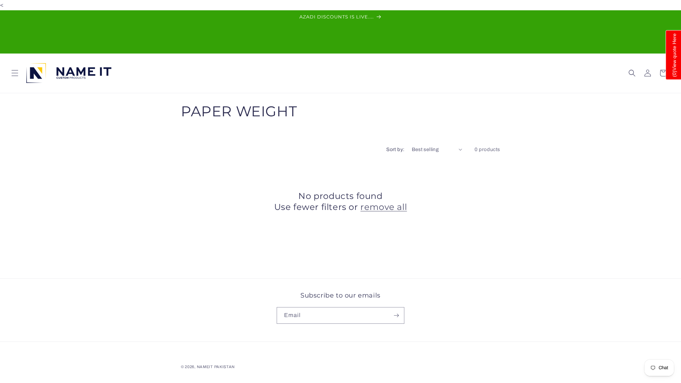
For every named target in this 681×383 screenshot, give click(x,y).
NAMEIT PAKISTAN (216, 367)
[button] (15, 73)
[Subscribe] (396, 315)
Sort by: (395, 149)
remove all (383, 207)
